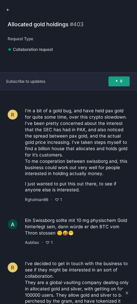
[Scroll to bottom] (127, 293)
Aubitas (32, 242)
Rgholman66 (36, 199)
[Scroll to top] (127, 278)
